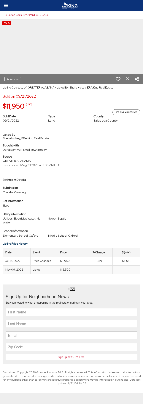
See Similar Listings (126, 112)
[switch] (118, 79)
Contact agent (12, 79)
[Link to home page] (71, 5)
